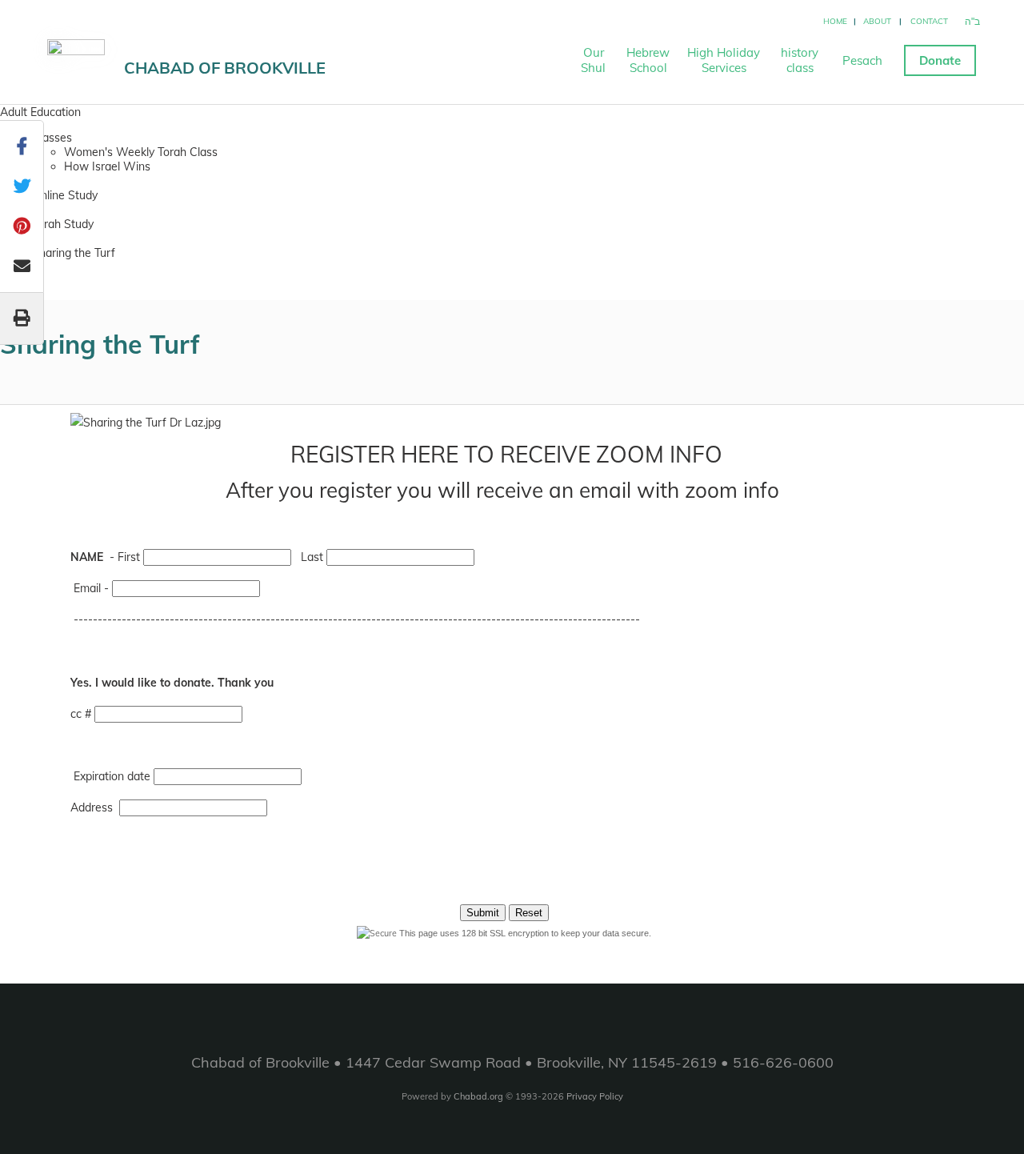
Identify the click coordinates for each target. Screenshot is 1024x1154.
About (877, 21)
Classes (52, 137)
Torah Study (63, 224)
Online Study (65, 195)
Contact (929, 21)
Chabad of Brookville (225, 68)
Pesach (862, 60)
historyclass (799, 60)
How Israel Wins (107, 166)
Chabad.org (478, 1096)
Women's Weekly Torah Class (141, 152)
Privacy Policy (594, 1096)
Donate (940, 60)
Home (835, 21)
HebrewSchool (648, 60)
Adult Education (40, 112)
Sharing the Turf (73, 253)
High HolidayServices (723, 60)
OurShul (593, 60)
